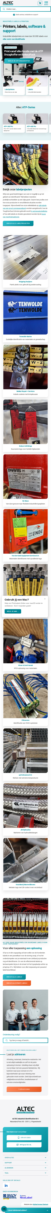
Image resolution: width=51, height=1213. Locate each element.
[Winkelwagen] (40, 3)
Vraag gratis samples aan (21, 61)
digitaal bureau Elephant (40, 1204)
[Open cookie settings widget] (4, 1209)
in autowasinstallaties (39, 211)
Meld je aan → (13, 611)
